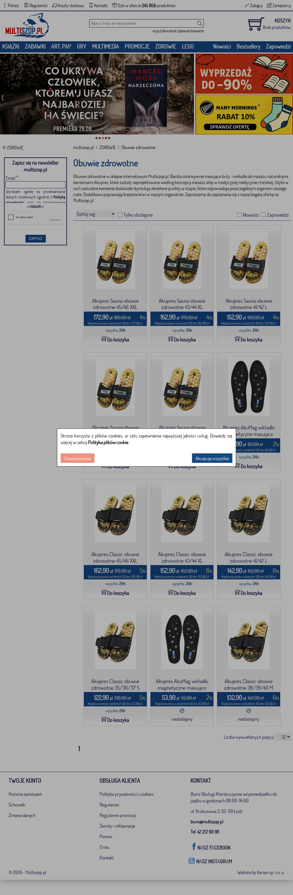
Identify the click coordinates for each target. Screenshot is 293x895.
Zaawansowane (77, 458)
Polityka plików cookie (108, 442)
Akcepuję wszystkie (212, 458)
